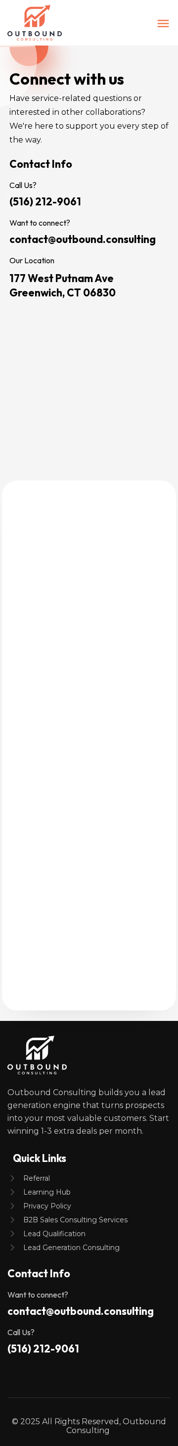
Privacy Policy (47, 1206)
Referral (36, 1178)
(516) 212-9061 (45, 201)
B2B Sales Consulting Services (75, 1219)
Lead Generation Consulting (71, 1247)
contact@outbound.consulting (82, 239)
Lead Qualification (54, 1233)
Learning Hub (47, 1192)
